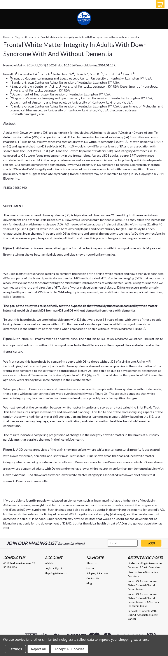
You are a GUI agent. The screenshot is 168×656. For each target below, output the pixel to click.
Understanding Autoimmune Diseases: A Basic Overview (145, 565)
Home (6, 37)
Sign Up (59, 568)
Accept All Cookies (69, 649)
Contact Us (92, 578)
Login (48, 568)
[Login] (149, 4)
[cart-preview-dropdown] (159, 4)
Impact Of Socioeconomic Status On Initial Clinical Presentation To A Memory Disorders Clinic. (143, 600)
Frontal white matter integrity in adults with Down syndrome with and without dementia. (90, 37)
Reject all (38, 649)
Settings (15, 649)
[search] (139, 4)
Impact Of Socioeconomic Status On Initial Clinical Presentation (143, 585)
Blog (17, 37)
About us (91, 563)
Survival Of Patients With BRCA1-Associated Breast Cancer (143, 614)
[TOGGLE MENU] (6, 5)
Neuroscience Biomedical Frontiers (143, 574)
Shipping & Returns (56, 573)
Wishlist (49, 563)
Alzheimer (30, 37)
